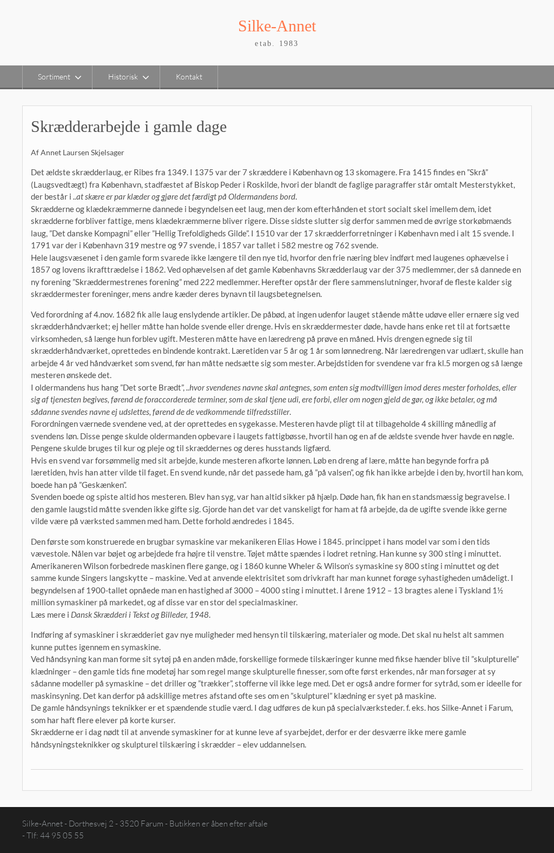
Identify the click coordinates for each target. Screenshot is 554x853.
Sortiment (54, 76)
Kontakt (189, 76)
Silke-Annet (277, 26)
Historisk (123, 76)
